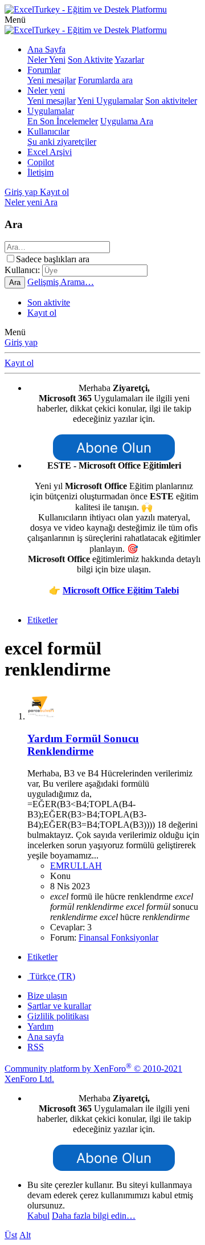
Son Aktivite (90, 59)
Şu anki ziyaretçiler (61, 142)
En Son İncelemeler (62, 121)
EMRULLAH (76, 865)
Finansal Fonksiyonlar (118, 937)
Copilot (40, 162)
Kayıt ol (41, 313)
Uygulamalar (50, 111)
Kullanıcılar (48, 131)
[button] (15, 20)
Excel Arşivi (49, 152)
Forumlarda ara (105, 80)
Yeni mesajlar (51, 80)
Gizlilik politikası (58, 1016)
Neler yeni (46, 90)
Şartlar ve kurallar (59, 1006)
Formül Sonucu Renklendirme (83, 745)
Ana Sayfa (46, 49)
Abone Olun (113, 448)
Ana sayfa (45, 1036)
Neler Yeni (46, 59)
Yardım (40, 1026)
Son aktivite (48, 302)
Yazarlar (129, 59)
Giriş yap (21, 342)
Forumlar (43, 70)
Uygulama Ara (126, 121)
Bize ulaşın (47, 995)
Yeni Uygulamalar (110, 100)
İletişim (40, 172)
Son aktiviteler (171, 100)
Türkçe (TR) (51, 976)
